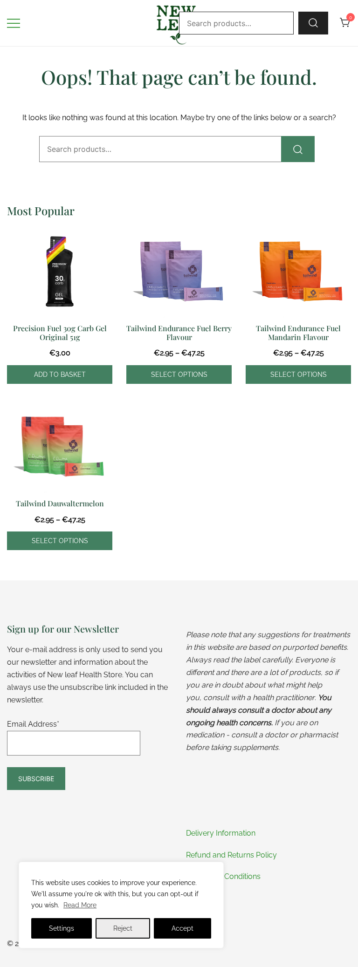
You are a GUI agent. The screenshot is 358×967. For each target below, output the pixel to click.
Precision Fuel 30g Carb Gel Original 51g (60, 332)
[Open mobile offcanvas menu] (13, 23)
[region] (121, 905)
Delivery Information (220, 833)
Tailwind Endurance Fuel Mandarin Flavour (298, 332)
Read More (79, 905)
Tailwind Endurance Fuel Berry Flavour (179, 332)
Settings (61, 928)
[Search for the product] (313, 23)
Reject (122, 928)
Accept (182, 928)
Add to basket (60, 374)
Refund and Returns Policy (231, 855)
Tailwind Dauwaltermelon (60, 503)
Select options (179, 374)
